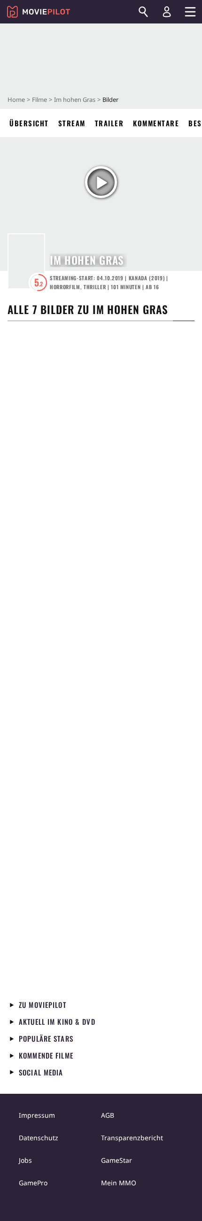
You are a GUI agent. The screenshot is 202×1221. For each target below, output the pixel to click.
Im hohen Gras (74, 99)
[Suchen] (143, 11)
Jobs (25, 1160)
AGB (107, 1115)
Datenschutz (38, 1137)
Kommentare (156, 123)
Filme (39, 99)
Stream (71, 123)
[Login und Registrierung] (167, 11)
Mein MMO (118, 1182)
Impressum (37, 1115)
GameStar (116, 1160)
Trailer (109, 123)
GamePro (33, 1182)
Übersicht (29, 123)
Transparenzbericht (132, 1137)
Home (16, 99)
